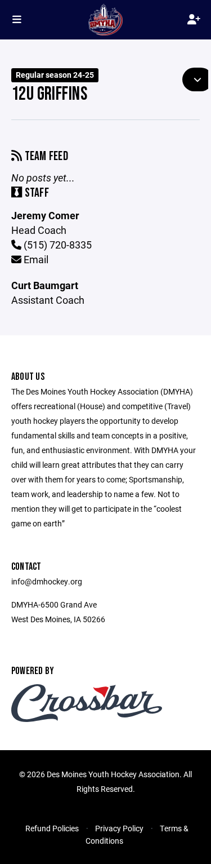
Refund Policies (52, 828)
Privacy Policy (119, 828)
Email (34, 259)
